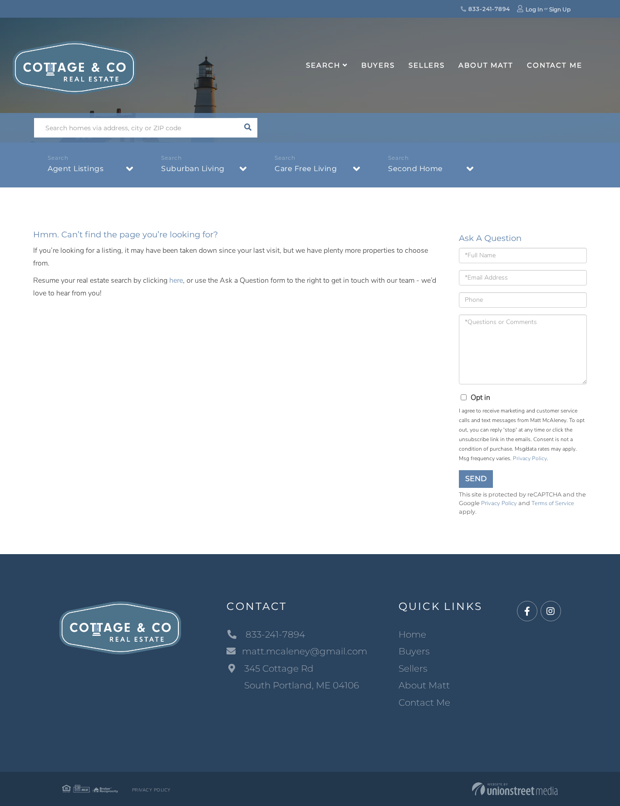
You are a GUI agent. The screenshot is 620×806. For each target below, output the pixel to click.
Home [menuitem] (412, 634)
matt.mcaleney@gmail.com (304, 651)
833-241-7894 (488, 8)
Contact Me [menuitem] (554, 65)
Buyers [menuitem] (378, 65)
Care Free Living (306, 168)
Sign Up (560, 9)
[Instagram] (551, 611)
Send (476, 478)
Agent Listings (75, 168)
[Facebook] (527, 611)
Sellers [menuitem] (426, 65)
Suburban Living (193, 168)
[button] (247, 128)
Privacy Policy (530, 458)
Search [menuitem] (323, 65)
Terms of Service (552, 503)
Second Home (415, 168)
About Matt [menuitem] (485, 65)
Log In (534, 9)
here (176, 280)
